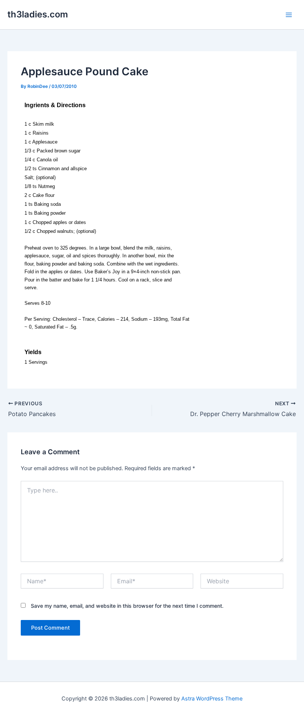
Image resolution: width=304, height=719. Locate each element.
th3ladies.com (37, 14)
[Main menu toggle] (289, 15)
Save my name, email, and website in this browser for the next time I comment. (127, 606)
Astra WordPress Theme (211, 698)
